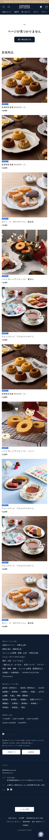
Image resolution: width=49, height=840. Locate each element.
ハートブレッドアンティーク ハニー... (18, 451)
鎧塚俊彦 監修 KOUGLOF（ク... (14, 107)
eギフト (36, 12)
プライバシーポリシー (14, 821)
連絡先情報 (26, 821)
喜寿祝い (24, 703)
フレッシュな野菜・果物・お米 (14, 653)
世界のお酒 (33, 653)
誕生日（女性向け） (10, 688)
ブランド (44, 12)
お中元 (41, 692)
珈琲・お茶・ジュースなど (12, 661)
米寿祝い (34, 703)
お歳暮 (5, 696)
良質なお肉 (21, 645)
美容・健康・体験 (9, 669)
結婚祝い (5, 692)
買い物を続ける (24, 39)
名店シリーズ (29, 665)
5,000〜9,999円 (32, 719)
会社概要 (21, 818)
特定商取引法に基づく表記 (34, 818)
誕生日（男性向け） (28, 688)
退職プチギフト (36, 699)
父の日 (41, 688)
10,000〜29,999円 (9, 723)
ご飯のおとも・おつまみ (12, 665)
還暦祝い (5, 703)
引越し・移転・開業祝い (19, 696)
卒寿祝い (5, 707)
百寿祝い (15, 707)
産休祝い (15, 692)
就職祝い (24, 699)
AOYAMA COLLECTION (30, 672)
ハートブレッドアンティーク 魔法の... (18, 279)
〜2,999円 (6, 719)
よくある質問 (24, 809)
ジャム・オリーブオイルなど (13, 657)
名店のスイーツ (8, 645)
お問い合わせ (12, 818)
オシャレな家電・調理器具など (31, 669)
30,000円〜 (22, 723)
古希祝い (15, 703)
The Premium (7, 676)
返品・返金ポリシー (38, 821)
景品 (23, 707)
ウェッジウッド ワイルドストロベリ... (18, 336)
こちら (24, 785)
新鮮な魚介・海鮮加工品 (12, 649)
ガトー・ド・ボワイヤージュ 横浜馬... (18, 222)
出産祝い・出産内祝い (11, 672)
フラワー (40, 665)
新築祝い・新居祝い (10, 699)
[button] (3, 6)
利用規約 (25, 825)
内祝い (33, 692)
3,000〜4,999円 (18, 719)
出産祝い (24, 692)
